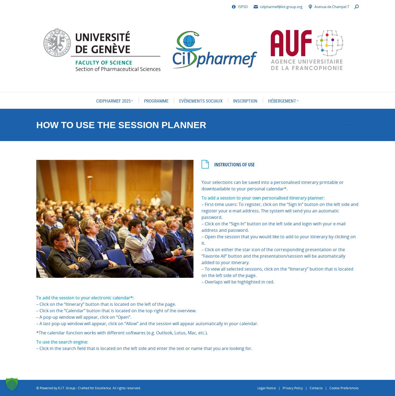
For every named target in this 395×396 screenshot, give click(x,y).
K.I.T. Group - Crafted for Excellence (84, 388)
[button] (12, 384)
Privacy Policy (293, 388)
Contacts (316, 388)
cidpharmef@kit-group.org (281, 6)
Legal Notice (266, 388)
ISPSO (243, 6)
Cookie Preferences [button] (344, 388)
